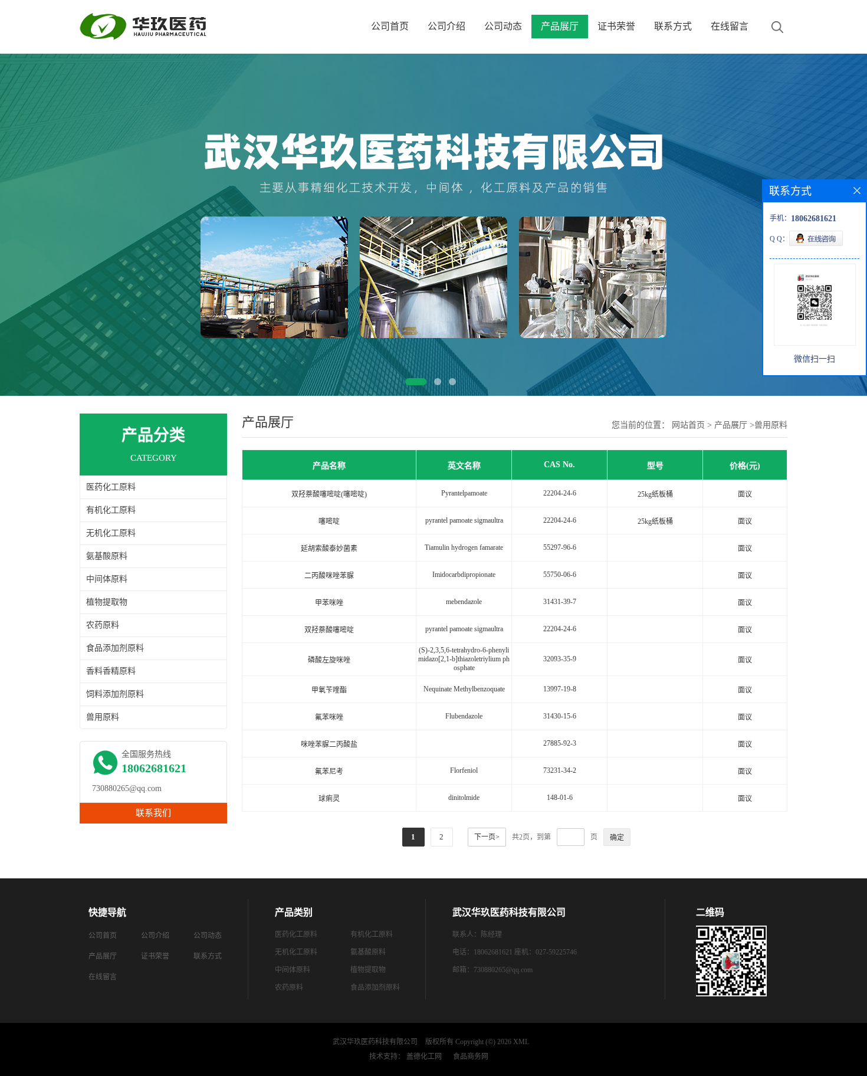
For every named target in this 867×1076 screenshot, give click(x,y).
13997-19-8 (559, 689)
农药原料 (102, 625)
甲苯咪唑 (329, 603)
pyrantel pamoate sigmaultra (464, 520)
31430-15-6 (559, 716)
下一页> (487, 837)
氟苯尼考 (329, 771)
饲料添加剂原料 (115, 694)
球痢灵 (329, 799)
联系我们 (153, 813)
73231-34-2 (559, 770)
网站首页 (688, 425)
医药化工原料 (111, 487)
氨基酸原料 (106, 556)
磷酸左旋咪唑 (329, 660)
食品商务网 (470, 1056)
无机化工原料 (111, 533)
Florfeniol (464, 770)
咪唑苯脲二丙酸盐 (329, 744)
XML (521, 1042)
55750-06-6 (559, 574)
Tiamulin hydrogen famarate (464, 547)
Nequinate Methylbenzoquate (464, 689)
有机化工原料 (111, 510)
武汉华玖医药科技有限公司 (375, 1042)
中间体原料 (106, 579)
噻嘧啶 (329, 521)
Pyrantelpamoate (464, 493)
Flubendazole (463, 716)
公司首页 (390, 26)
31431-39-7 (559, 602)
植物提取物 (106, 602)
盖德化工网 (424, 1056)
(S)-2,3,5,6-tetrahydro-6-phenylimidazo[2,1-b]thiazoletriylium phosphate (464, 659)
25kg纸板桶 (655, 494)
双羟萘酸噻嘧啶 (329, 630)
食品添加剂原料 (115, 648)
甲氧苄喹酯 (329, 690)
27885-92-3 (559, 743)
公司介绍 (446, 26)
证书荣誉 (616, 26)
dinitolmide (464, 797)
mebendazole (464, 602)
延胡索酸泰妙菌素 (329, 548)
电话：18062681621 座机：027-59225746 (514, 952)
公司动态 (503, 26)
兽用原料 (102, 717)
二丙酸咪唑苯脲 (329, 576)
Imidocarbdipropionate (463, 574)
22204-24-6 (559, 493)
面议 (745, 494)
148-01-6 (560, 797)
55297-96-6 (559, 547)
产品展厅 (560, 26)
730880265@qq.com (127, 788)
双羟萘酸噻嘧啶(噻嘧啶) (329, 494)
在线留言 (729, 26)
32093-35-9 (559, 659)
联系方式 (673, 26)
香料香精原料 (111, 671)
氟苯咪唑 (329, 717)
